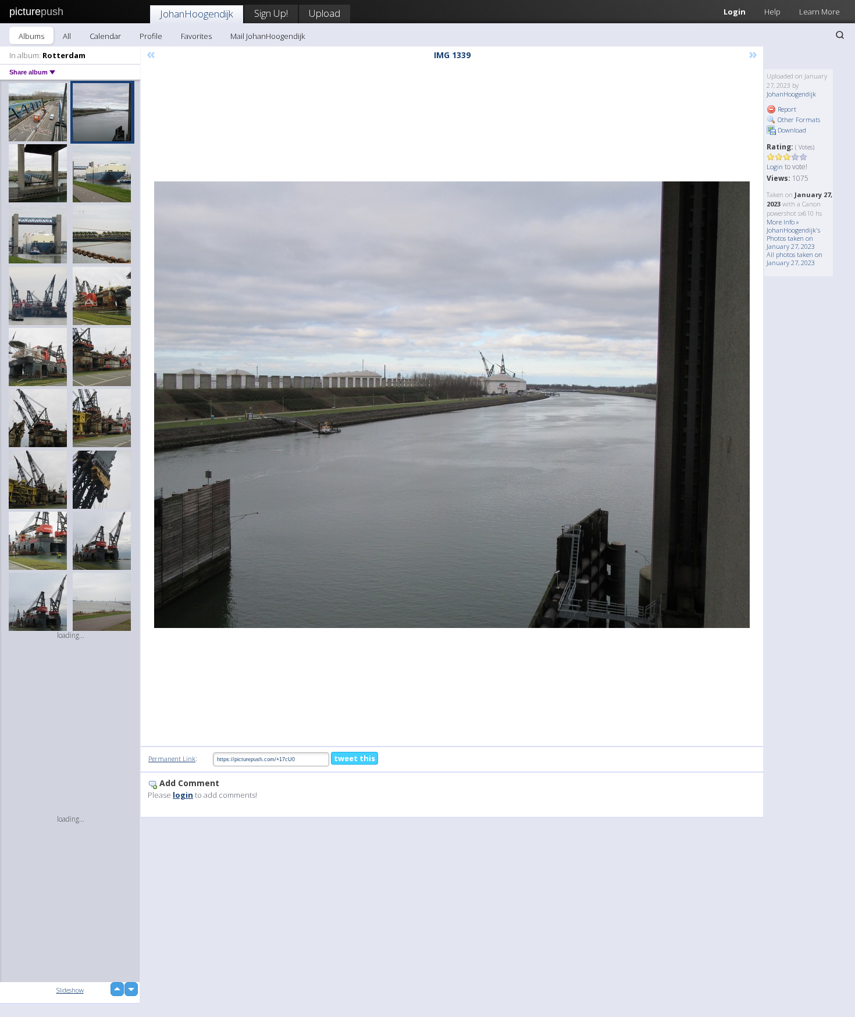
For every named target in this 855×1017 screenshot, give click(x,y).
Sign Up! (271, 13)
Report (786, 109)
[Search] (840, 35)
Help (772, 11)
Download (791, 130)
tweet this (354, 758)
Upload (324, 13)
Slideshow (70, 990)
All (67, 36)
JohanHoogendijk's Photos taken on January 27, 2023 (793, 238)
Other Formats (798, 119)
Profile (151, 36)
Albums (31, 36)
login (183, 795)
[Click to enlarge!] (452, 404)
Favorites (196, 36)
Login (735, 11)
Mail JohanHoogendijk (267, 36)
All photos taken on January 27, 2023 (794, 258)
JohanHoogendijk (196, 13)
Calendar (105, 36)
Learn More (819, 11)
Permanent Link (171, 758)
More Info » (783, 221)
